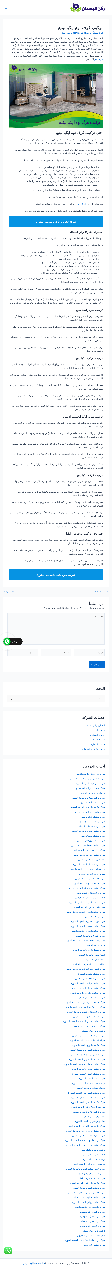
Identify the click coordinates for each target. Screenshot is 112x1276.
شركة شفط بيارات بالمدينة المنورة (89, 950)
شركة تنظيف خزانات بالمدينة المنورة (88, 983)
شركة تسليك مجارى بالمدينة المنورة (88, 1016)
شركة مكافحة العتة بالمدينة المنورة (89, 1188)
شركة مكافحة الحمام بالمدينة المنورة (88, 807)
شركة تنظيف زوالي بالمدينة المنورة (88, 1202)
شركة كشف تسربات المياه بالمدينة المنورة (85, 969)
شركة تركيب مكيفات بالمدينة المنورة (88, 850)
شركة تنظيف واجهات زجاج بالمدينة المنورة (85, 1131)
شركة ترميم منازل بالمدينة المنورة (89, 864)
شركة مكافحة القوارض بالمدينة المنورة (86, 902)
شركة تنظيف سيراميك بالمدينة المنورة (87, 888)
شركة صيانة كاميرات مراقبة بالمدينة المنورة (85, 1002)
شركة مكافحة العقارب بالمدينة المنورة (87, 1050)
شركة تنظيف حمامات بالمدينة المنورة (87, 778)
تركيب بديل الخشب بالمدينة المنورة (88, 1083)
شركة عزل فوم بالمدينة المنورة (90, 783)
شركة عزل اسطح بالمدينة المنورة (89, 978)
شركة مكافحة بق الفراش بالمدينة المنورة (86, 1126)
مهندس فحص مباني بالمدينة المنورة (88, 1164)
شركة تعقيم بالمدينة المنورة (92, 1078)
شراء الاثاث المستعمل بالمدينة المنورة (87, 1040)
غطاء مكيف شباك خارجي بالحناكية (89, 964)
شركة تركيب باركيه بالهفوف (92, 1216)
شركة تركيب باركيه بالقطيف (92, 1221)
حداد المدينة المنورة (96, 945)
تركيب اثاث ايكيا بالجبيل (94, 1230)
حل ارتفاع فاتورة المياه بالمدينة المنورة (87, 869)
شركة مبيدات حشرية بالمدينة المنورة (88, 921)
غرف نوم (98, 59)
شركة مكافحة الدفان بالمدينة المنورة (88, 1102)
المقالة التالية (10, 592)
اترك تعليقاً (98, 33)
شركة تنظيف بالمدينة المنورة (91, 974)
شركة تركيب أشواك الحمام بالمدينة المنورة (85, 1140)
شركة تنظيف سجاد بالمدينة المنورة (88, 988)
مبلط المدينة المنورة (95, 959)
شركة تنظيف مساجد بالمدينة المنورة (88, 1054)
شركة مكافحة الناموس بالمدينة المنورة (87, 1059)
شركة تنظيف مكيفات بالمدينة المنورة (87, 845)
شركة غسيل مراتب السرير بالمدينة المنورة (85, 1169)
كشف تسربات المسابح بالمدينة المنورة (87, 1173)
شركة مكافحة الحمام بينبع (93, 802)
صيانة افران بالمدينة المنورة (92, 874)
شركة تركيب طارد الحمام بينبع (91, 893)
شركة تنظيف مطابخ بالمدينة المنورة (88, 1069)
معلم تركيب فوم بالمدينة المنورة (90, 1116)
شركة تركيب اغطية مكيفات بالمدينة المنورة (85, 1240)
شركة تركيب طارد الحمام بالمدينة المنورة (86, 1012)
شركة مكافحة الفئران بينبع (93, 916)
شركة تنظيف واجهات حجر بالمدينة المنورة (85, 1145)
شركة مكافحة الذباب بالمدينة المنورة (88, 1097)
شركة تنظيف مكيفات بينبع (93, 836)
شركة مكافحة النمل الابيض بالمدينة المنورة (85, 912)
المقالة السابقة (100, 592)
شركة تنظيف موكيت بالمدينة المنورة (88, 926)
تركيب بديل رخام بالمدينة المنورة (90, 897)
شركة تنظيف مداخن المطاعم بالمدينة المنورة (84, 1021)
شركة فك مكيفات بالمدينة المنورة (89, 878)
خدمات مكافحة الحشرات (93, 749)
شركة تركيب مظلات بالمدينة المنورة (88, 798)
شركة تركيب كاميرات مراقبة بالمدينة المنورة (84, 1007)
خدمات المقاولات (97, 744)
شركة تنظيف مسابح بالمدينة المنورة (88, 831)
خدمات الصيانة (98, 739)
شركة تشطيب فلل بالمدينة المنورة (89, 1207)
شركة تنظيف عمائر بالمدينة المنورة (88, 1074)
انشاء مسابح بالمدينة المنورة (92, 955)
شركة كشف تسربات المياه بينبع (90, 788)
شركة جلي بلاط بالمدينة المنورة (90, 936)
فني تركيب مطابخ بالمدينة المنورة (89, 907)
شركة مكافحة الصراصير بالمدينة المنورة (86, 1092)
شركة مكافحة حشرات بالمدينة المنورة (87, 993)
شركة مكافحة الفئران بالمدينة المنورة (87, 997)
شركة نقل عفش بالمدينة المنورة (90, 774)
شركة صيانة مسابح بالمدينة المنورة (89, 883)
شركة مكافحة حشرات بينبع (92, 821)
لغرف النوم (81, 204)
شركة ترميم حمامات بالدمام (92, 826)
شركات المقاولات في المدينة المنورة (88, 1107)
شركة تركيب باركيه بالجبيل (92, 1226)
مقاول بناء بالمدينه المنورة (93, 793)
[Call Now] (7, 641)
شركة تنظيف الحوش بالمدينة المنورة (88, 1135)
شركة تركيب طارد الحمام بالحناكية (89, 1111)
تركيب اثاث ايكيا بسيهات (94, 1154)
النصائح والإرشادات (96, 725)
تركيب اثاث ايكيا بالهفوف (93, 1159)
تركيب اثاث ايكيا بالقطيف (93, 1031)
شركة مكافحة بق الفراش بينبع (91, 840)
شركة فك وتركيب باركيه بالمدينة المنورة (86, 1192)
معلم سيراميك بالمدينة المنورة (91, 859)
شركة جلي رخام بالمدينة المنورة (90, 812)
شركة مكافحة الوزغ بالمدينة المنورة (88, 1045)
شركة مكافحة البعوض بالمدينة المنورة (87, 931)
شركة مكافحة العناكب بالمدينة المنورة (87, 1183)
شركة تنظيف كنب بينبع (94, 1245)
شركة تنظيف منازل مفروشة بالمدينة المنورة (84, 1064)
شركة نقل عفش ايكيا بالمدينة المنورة (88, 1035)
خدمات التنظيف (97, 735)
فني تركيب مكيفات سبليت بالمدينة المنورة (85, 940)
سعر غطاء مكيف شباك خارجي (91, 1235)
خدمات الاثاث (99, 730)
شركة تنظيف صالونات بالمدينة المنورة (87, 1197)
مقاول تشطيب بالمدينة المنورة (91, 1088)
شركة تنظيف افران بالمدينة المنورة (88, 855)
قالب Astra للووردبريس (34, 1263)
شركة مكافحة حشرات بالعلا (92, 1178)
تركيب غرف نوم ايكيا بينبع (93, 1150)
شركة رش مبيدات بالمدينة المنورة (89, 1026)
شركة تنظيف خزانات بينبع (93, 817)
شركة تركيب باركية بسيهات (92, 1211)
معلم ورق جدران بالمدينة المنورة (90, 1121)
